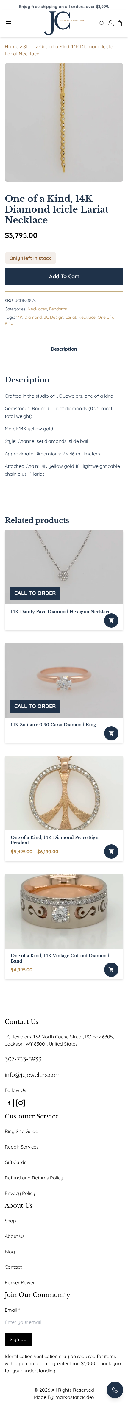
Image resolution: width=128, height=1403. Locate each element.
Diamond (33, 317)
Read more (111, 620)
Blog (10, 1251)
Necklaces (37, 309)
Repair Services (22, 1147)
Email (12, 1310)
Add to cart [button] (111, 970)
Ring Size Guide (21, 1131)
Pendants (58, 309)
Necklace (87, 317)
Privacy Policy (20, 1193)
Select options (111, 851)
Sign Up (18, 1339)
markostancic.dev (74, 1397)
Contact (13, 1267)
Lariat (70, 317)
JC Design (53, 317)
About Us (15, 1236)
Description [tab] (64, 349)
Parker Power (20, 1282)
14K (19, 317)
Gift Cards (15, 1162)
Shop (29, 46)
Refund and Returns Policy (34, 1178)
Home (11, 46)
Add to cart (64, 276)
